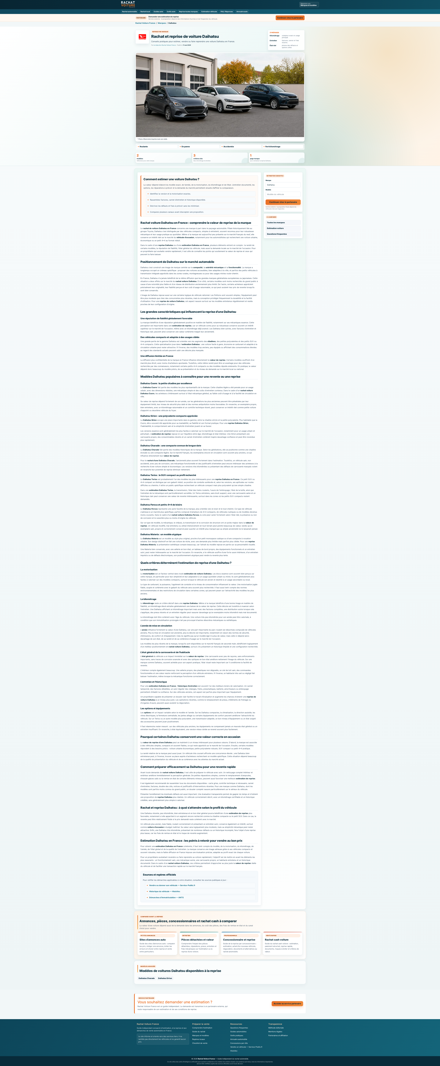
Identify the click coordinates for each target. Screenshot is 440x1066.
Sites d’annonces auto (153, 939)
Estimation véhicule (209, 11)
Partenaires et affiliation (278, 1035)
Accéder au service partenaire (287, 1003)
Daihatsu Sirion (165, 978)
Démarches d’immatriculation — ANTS (166, 897)
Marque (268, 180)
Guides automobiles (238, 1031)
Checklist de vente (199, 1043)
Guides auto (158, 11)
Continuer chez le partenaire (290, 18)
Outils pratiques (236, 1035)
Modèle (268, 190)
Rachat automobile (129, 11)
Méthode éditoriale (276, 1028)
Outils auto (171, 11)
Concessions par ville (239, 1043)
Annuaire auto (242, 11)
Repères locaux (198, 1039)
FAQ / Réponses (227, 11)
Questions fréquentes (277, 234)
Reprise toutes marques (188, 11)
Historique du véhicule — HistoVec (164, 891)
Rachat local (145, 11)
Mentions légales (275, 1031)
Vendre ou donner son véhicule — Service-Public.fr (172, 885)
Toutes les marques (276, 222)
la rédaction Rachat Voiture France (165, 45)
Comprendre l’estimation (202, 1028)
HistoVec (233, 1051)
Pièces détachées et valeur (197, 939)
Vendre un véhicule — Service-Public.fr (246, 1047)
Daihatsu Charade (147, 978)
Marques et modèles (200, 1035)
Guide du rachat (198, 1031)
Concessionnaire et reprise (239, 939)
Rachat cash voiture (277, 939)
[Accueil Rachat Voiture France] (128, 4)
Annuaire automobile (238, 1039)
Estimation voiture (275, 228)
